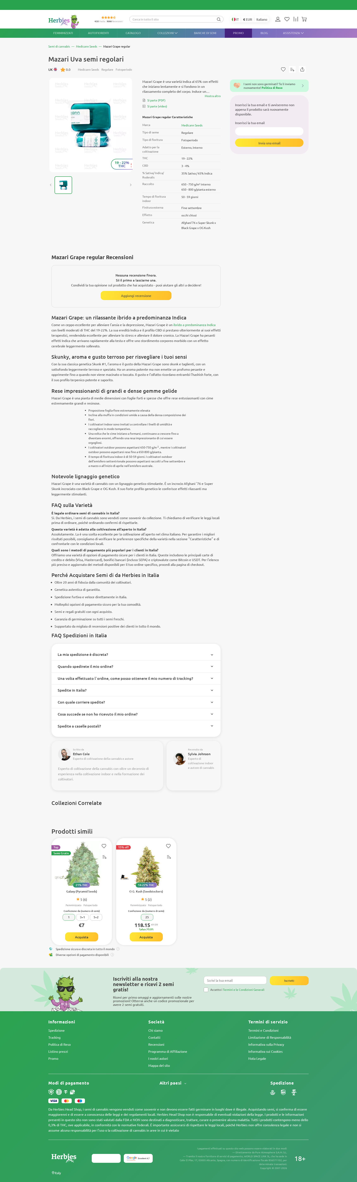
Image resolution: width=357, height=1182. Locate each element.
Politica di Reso (59, 1044)
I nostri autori (158, 1058)
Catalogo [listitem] (133, 33)
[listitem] (279, 19)
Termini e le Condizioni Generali (243, 989)
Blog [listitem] (264, 33)
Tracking (54, 1037)
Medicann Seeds (191, 125)
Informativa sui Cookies (265, 1051)
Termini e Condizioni (263, 1030)
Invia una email (269, 143)
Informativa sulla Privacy (266, 1044)
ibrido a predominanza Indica (194, 325)
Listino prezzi (58, 1051)
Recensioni (156, 1044)
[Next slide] (130, 185)
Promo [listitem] (238, 33)
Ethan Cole (81, 753)
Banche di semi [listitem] (205, 33)
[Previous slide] (50, 185)
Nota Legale (257, 1058)
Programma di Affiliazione (167, 1051)
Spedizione (56, 1030)
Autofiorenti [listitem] (98, 33)
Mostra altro (213, 96)
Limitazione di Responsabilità (269, 1037)
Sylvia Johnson (199, 753)
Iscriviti (289, 981)
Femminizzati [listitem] (63, 33)
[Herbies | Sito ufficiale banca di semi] (68, 21)
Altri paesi (171, 1083)
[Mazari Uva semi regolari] (90, 125)
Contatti (154, 1037)
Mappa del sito (159, 1065)
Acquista (81, 937)
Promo (53, 1058)
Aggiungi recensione (136, 295)
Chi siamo (155, 1030)
